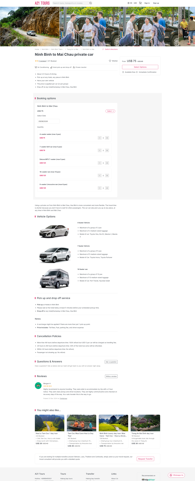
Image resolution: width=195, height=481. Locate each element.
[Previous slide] (14, 26)
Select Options (140, 67)
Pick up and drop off (62, 9)
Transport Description (43, 9)
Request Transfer (145, 459)
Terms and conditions (91, 9)
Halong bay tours (66, 478)
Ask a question (111, 362)
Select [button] (109, 111)
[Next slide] (180, 26)
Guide (77, 9)
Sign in (147, 3)
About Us (114, 478)
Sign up (156, 3)
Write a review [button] (111, 376)
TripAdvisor (63, 398)
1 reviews (42, 61)
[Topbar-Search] (90, 3)
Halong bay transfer (93, 478)
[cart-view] (140, 3)
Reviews (107, 9)
